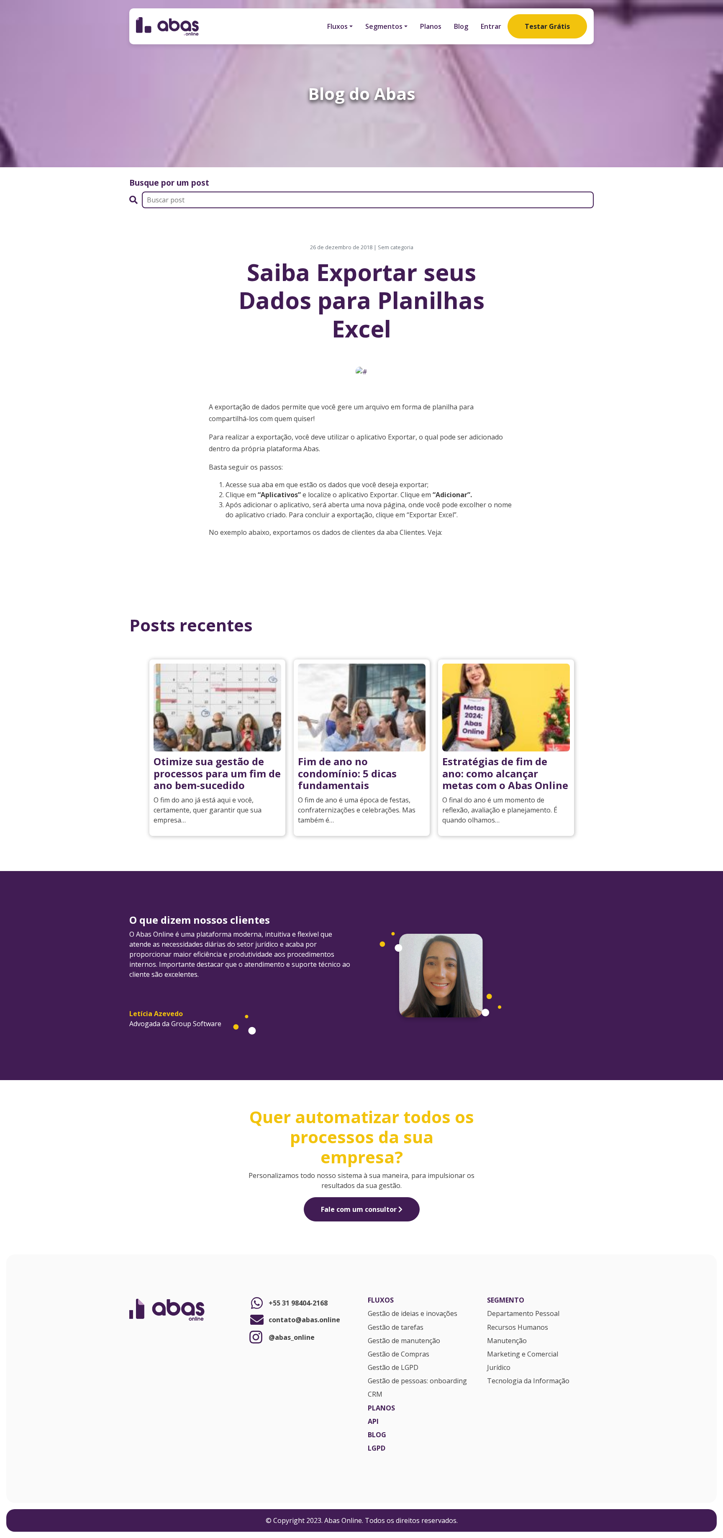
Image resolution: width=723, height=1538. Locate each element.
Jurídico (498, 1368)
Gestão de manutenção (404, 1341)
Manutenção (507, 1341)
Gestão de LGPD (393, 1368)
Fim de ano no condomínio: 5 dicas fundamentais (347, 773)
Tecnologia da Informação (528, 1381)
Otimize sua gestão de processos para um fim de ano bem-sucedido (217, 773)
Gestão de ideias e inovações (412, 1314)
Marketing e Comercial (522, 1354)
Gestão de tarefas (395, 1327)
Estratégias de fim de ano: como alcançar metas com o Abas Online (505, 773)
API (373, 1422)
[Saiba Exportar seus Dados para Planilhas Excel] (361, 371)
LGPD (376, 1448)
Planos (430, 26)
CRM (375, 1394)
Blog (461, 26)
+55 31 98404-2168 (298, 1303)
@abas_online (292, 1337)
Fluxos (337, 26)
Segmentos (384, 26)
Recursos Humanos (517, 1327)
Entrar (491, 26)
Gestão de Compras (398, 1354)
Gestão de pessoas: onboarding (417, 1381)
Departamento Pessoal (523, 1314)
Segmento (505, 1300)
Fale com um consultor (359, 1209)
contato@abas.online (304, 1319)
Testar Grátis (547, 26)
